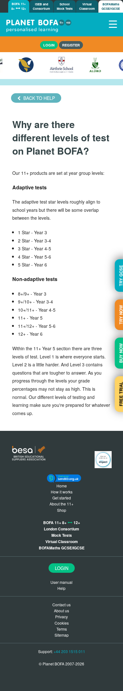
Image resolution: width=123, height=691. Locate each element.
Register (71, 45)
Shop (61, 510)
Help (61, 588)
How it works (62, 491)
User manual (61, 582)
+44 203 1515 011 (69, 651)
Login (61, 568)
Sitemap (62, 635)
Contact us (61, 604)
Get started (61, 497)
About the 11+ (61, 503)
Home (61, 485)
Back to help (38, 98)
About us (61, 610)
